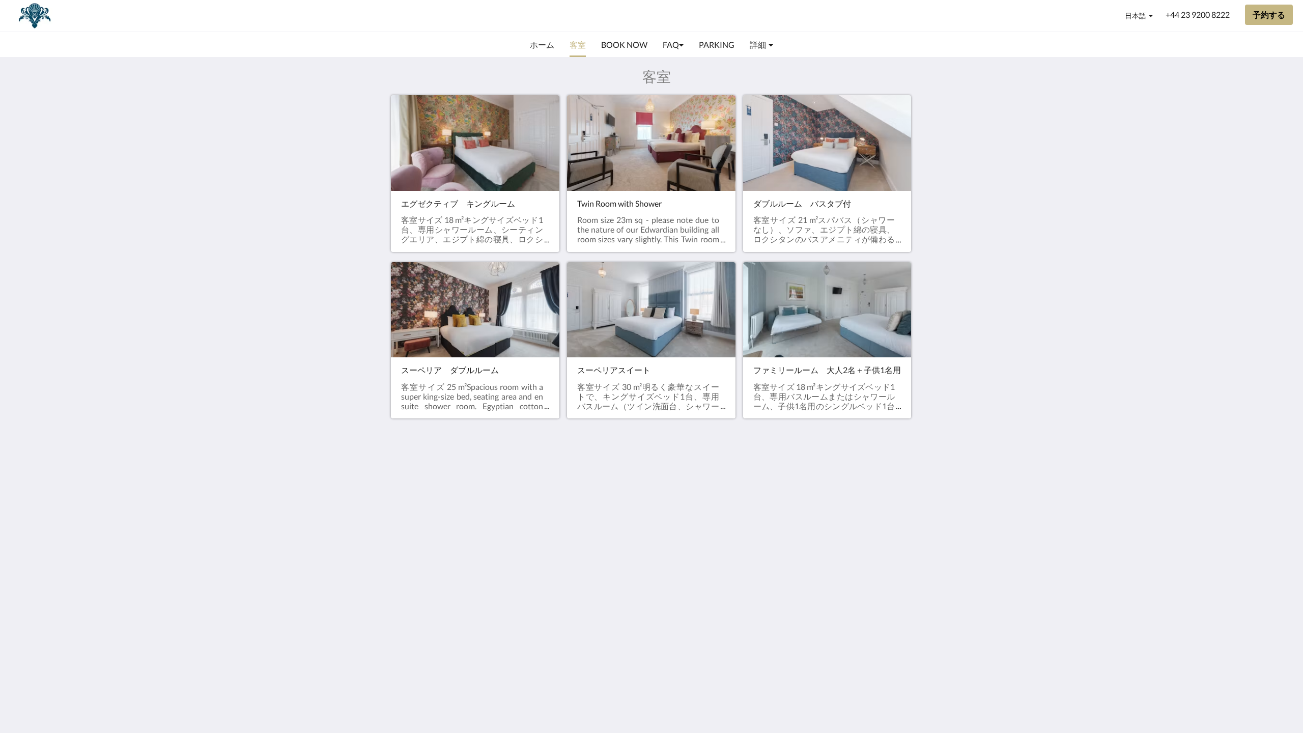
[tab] (607, 466)
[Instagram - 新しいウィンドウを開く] (902, 489)
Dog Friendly (590, 518)
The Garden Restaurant (588, 496)
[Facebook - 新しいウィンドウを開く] (874, 489)
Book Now (586, 483)
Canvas (868, 570)
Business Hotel (594, 544)
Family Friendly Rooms (595, 531)
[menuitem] (542, 45)
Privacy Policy (592, 509)
